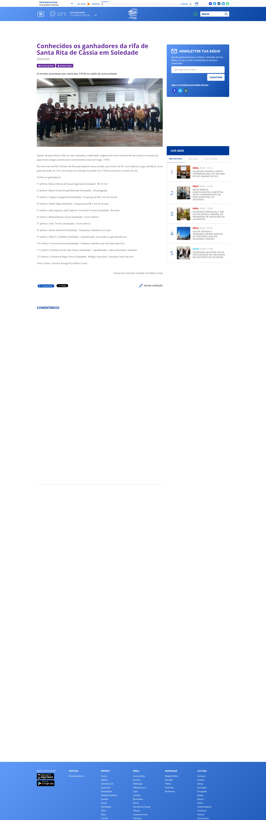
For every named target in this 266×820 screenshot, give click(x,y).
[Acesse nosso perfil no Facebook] (210, 3)
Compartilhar (47, 286)
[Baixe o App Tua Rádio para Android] (227, 3)
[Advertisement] (133, 32)
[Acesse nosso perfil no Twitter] (214, 3)
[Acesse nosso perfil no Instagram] (219, 3)
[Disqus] (100, 352)
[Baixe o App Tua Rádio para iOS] (223, 3)
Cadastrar (216, 77)
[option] (100, 113)
